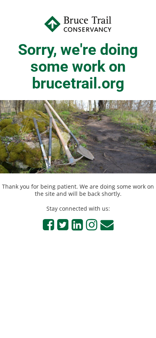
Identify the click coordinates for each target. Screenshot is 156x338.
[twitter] (62, 224)
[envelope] (107, 224)
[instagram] (91, 224)
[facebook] (48, 224)
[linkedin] (77, 224)
